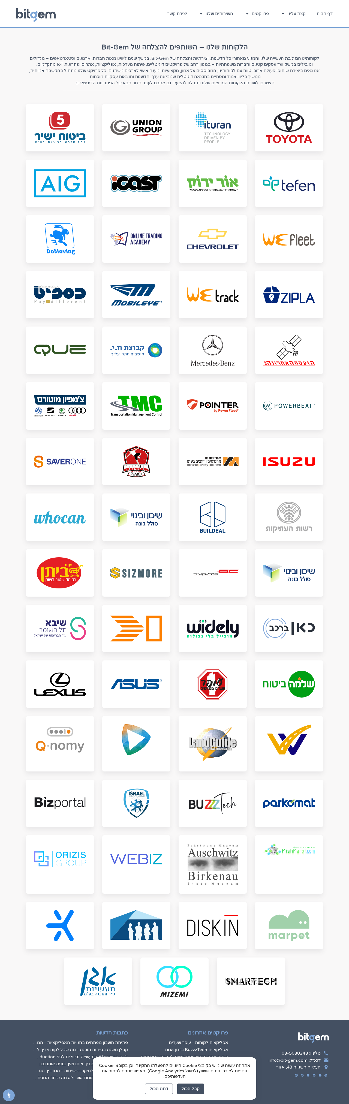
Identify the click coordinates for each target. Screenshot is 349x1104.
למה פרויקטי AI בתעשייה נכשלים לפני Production (80, 1057)
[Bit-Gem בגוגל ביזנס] (326, 1075)
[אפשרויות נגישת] (9, 1095)
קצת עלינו (296, 13)
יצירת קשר (177, 13)
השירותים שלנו (218, 13)
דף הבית (325, 13)
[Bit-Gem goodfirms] (308, 1075)
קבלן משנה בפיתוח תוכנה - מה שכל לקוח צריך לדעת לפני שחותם (80, 1049)
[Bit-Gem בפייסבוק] (320, 1075)
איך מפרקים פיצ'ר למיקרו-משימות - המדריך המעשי (80, 1070)
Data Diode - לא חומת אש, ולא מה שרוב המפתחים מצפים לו (80, 1078)
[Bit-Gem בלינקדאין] (314, 1075)
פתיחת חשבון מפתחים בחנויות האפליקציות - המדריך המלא (80, 1042)
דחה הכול (159, 1088)
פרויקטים (260, 13)
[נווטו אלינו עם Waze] (296, 1075)
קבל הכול (191, 1088)
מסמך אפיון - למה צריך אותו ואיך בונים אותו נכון (84, 1064)
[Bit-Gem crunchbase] (302, 1075)
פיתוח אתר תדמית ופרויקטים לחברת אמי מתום (184, 1057)
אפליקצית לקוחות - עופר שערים (198, 1042)
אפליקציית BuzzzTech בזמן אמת (196, 1049)
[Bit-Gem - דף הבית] (36, 13)
